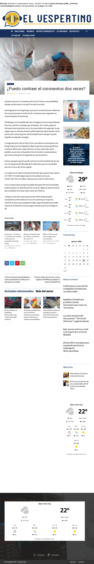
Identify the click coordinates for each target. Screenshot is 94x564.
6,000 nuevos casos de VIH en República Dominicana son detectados (75, 289)
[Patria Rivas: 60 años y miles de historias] (66, 375)
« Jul (64, 271)
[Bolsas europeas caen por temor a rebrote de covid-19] (32, 226)
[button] (86, 31)
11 (69, 257)
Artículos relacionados (19, 291)
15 (84, 257)
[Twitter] (12, 263)
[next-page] (9, 324)
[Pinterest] (17, 263)
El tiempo (70, 454)
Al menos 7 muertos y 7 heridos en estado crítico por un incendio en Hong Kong (13, 238)
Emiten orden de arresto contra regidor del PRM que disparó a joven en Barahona (47, 279)
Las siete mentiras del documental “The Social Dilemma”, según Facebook (76, 319)
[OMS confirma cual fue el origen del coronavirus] (51, 226)
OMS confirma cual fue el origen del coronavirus (50, 236)
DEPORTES (74, 31)
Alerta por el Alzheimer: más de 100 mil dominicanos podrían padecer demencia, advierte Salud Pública (32, 314)
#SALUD (7, 307)
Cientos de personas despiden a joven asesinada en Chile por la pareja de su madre (17, 279)
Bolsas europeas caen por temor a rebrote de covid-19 (32, 236)
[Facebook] (7, 263)
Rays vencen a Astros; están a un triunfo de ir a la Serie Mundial (75, 332)
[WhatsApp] (22, 263)
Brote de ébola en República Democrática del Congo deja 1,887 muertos (11, 314)
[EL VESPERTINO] (47, 18)
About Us (73, 562)
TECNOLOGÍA (28, 35)
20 (76, 260)
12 (73, 257)
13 (76, 257)
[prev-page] (6, 324)
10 (65, 257)
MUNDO (30, 31)
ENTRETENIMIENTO (45, 31)
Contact (81, 562)
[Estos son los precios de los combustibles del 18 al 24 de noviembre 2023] (66, 383)
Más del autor (44, 291)
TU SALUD (15, 35)
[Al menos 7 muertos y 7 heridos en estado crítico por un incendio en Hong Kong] (13, 226)
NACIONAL (20, 31)
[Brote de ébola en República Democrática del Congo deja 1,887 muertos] (13, 302)
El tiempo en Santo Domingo (76, 225)
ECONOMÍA (62, 31)
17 (65, 260)
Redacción (13, 93)
